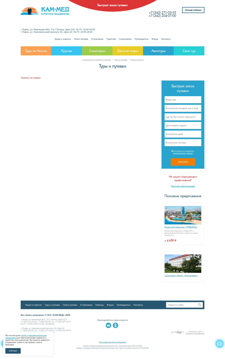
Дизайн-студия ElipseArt (195, 333)
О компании (97, 39)
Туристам (111, 39)
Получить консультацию (183, 186)
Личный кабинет (193, 10)
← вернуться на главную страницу (96, 60)
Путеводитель (141, 39)
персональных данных (183, 153)
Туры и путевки (120, 60)
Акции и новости (62, 39)
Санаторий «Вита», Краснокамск (181, 275)
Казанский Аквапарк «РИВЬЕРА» (181, 227)
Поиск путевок (81, 39)
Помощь (99, 305)
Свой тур (189, 51)
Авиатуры (158, 51)
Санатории (97, 51)
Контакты (166, 39)
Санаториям (125, 39)
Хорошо (13, 351)
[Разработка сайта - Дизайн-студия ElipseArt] (177, 332)
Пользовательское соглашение (112, 342)
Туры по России (36, 51)
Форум (155, 39)
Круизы (66, 51)
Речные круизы (137, 60)
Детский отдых (127, 51)
